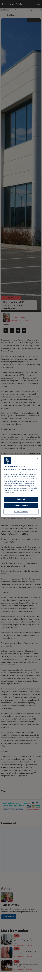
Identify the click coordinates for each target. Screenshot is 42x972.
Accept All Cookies (21, 505)
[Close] (37, 458)
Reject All (21, 499)
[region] (21, 486)
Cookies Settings (21, 512)
